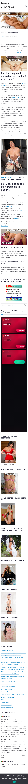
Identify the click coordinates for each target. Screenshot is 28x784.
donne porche (15, 97)
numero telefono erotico (8, 681)
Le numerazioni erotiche (8, 689)
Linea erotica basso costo (8, 686)
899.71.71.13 (19, 53)
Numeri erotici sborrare (7, 692)
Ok (14, 781)
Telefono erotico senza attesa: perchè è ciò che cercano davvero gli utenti (13, 663)
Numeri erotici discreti (7, 650)
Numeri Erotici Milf (6, 705)
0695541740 (8, 206)
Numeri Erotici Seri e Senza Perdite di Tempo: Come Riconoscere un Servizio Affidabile (13, 668)
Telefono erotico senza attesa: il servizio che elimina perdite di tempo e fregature (13, 654)
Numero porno (5, 702)
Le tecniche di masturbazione (9, 697)
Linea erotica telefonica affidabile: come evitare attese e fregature (12, 658)
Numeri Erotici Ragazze (7, 707)
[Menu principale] (26, 6)
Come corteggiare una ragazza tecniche (12, 694)
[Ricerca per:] (14, 305)
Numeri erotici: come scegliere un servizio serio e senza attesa (12, 677)
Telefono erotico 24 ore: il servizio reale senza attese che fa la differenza (12, 673)
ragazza (16, 218)
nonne (20, 210)
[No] (26, 778)
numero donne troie (6, 684)
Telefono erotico (5, 699)
